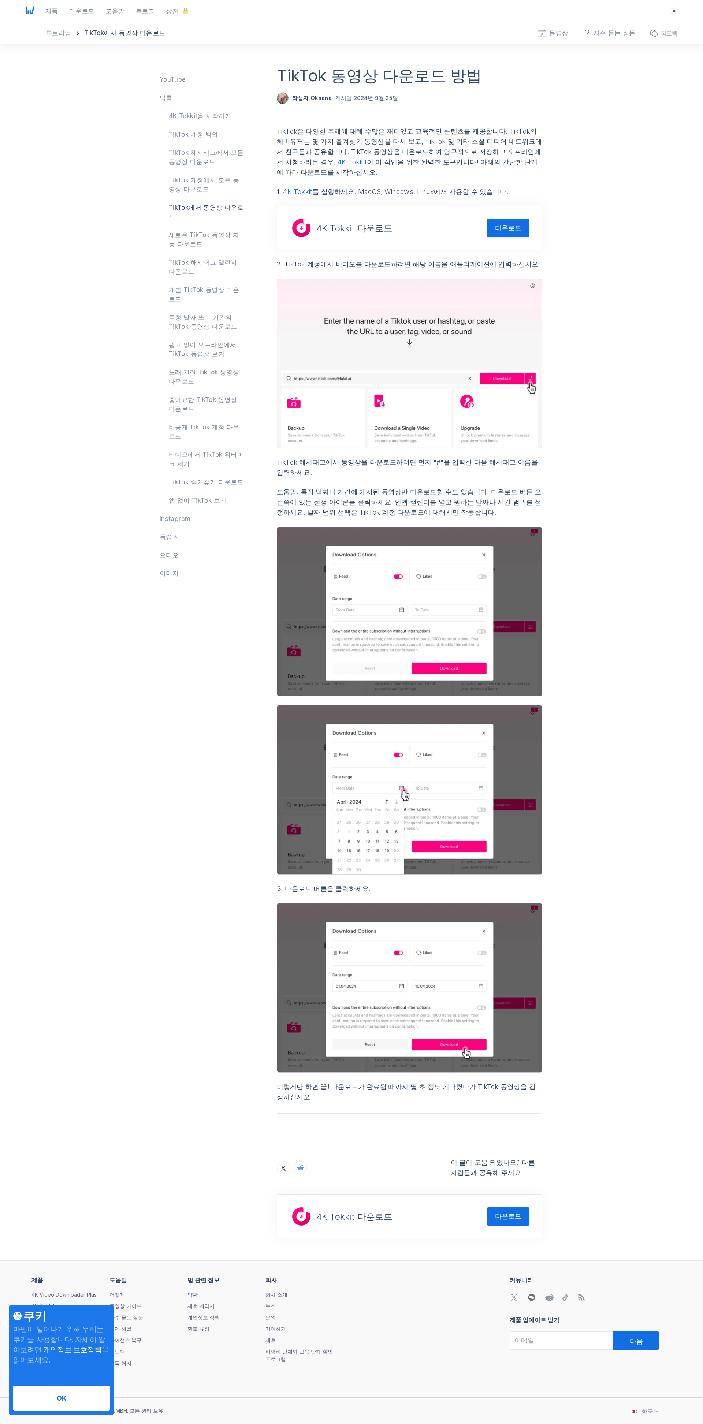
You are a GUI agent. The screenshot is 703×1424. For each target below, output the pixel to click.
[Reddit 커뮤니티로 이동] (549, 1297)
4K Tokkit (352, 162)
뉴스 (270, 1306)
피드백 (117, 1351)
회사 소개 (276, 1294)
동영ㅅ (169, 537)
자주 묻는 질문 (126, 1317)
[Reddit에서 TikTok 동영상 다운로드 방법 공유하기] (300, 1167)
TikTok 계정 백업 (193, 134)
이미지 (169, 573)
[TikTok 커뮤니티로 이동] (565, 1297)
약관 (192, 1294)
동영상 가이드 (125, 1306)
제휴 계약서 (201, 1306)
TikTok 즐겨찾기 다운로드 (206, 482)
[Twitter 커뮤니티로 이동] (514, 1297)
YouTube (173, 79)
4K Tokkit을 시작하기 (200, 116)
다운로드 (508, 228)
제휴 (270, 1340)
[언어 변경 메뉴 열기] (673, 11)
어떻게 (117, 1294)
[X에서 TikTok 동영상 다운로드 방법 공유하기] (283, 1167)
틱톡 (166, 97)
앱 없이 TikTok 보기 (198, 500)
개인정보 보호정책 (72, 1349)
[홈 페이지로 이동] (30, 11)
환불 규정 (198, 1329)
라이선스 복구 (125, 1340)
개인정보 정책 (203, 1317)
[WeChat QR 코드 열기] (532, 1297)
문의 (270, 1317)
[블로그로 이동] (581, 1297)
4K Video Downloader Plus (64, 1294)
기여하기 (275, 1329)
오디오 (169, 555)
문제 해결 (120, 1329)
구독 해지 (120, 1363)
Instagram (175, 518)
